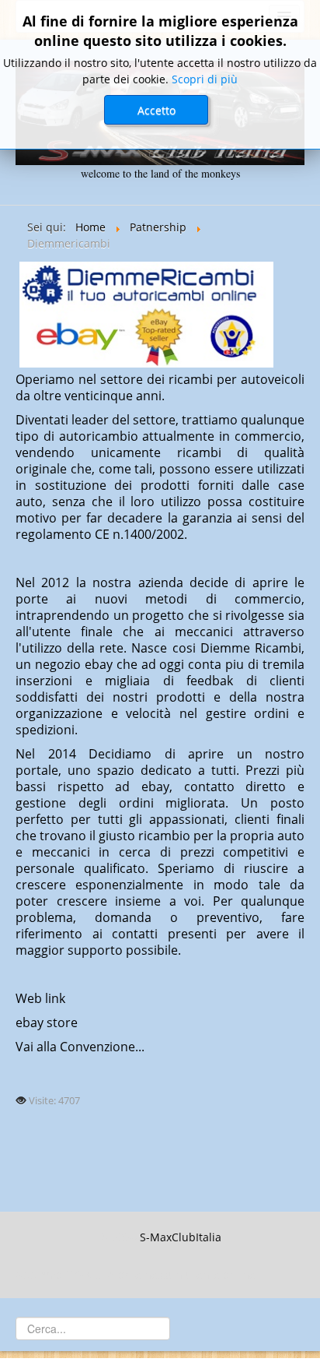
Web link (40, 998)
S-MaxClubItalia (180, 1237)
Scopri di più (205, 79)
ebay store (47, 1022)
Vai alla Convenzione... (80, 1046)
